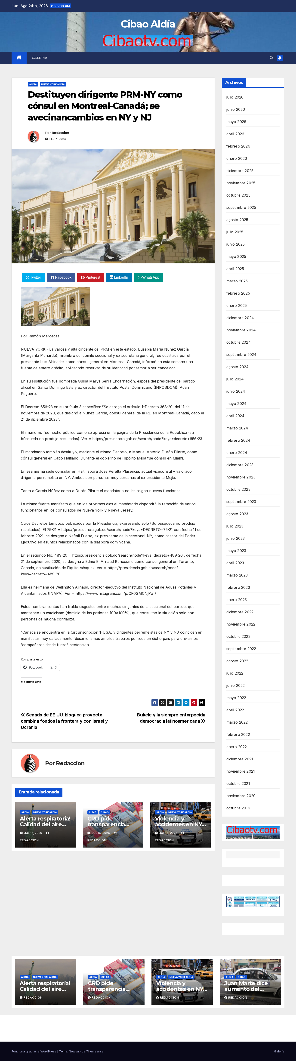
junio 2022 (235, 685)
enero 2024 (236, 452)
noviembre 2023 (241, 477)
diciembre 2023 (240, 465)
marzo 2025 (237, 281)
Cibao (105, 812)
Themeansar (95, 1051)
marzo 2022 (237, 722)
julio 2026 (235, 97)
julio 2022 (235, 673)
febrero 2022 (238, 734)
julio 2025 (235, 232)
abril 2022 (235, 710)
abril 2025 (235, 268)
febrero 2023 (238, 587)
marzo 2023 (237, 575)
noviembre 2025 (241, 183)
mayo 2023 (236, 550)
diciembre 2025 (240, 170)
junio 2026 (235, 109)
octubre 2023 (238, 489)
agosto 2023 (237, 514)
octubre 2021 (238, 783)
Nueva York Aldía (53, 84)
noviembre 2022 (241, 624)
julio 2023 (235, 526)
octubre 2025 (238, 195)
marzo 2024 (237, 428)
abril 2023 (235, 563)
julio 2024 (235, 379)
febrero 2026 (238, 146)
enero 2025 (236, 305)
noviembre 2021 (240, 771)
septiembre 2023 (241, 501)
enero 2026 (236, 158)
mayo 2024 (236, 403)
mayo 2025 (236, 256)
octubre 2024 (238, 342)
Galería (40, 58)
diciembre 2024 (240, 317)
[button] (271, 58)
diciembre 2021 (239, 759)
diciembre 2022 (240, 612)
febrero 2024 (238, 440)
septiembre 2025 (241, 207)
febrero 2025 (238, 293)
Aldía (33, 84)
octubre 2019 (238, 808)
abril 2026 (235, 134)
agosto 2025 (237, 219)
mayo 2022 (236, 697)
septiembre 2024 (241, 354)
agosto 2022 (237, 661)
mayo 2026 (236, 121)
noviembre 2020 (241, 795)
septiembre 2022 (241, 648)
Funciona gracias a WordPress (34, 1051)
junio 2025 (235, 244)
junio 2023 (235, 538)
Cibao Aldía (148, 24)
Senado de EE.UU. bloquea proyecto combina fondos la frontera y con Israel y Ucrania (64, 721)
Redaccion (60, 133)
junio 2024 (235, 391)
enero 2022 (236, 746)
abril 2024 (235, 415)
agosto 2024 (237, 366)
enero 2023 (236, 599)
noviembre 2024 (241, 330)
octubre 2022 (238, 636)
